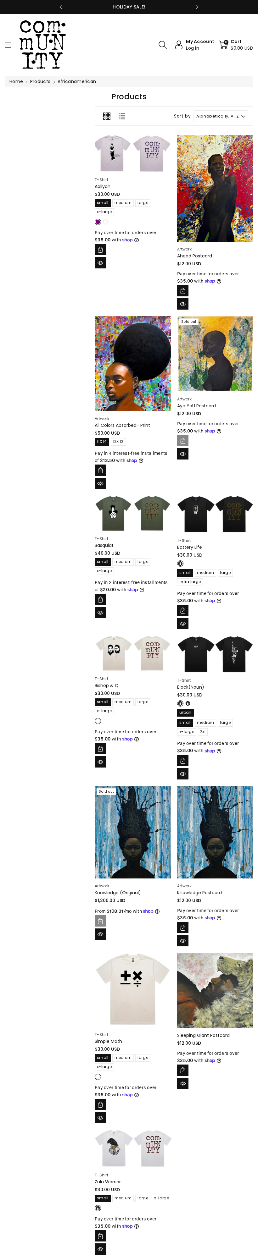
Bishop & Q (107, 685)
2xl (202, 731)
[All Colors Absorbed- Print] (133, 363)
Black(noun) (190, 687)
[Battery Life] (215, 514)
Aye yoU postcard (196, 406)
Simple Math (108, 1041)
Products (40, 81)
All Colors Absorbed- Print (122, 425)
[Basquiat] (133, 513)
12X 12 (118, 441)
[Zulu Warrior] (133, 1148)
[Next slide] (197, 7)
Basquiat (104, 545)
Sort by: (183, 116)
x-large (104, 211)
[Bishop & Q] (133, 653)
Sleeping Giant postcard (203, 1035)
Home (16, 81)
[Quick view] (100, 262)
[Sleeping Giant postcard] (215, 990)
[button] (11, 45)
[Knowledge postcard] (215, 832)
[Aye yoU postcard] (215, 354)
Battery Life (189, 547)
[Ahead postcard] (215, 188)
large (142, 202)
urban (185, 712)
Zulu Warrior (108, 1182)
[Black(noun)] (215, 654)
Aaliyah (102, 186)
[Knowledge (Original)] (133, 832)
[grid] (107, 116)
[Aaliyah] (133, 153)
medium (123, 202)
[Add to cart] (100, 249)
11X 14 (102, 441)
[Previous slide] (61, 7)
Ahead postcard (194, 256)
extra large (190, 581)
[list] (122, 116)
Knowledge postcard (199, 892)
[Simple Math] (133, 990)
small (103, 202)
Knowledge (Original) (118, 892)
